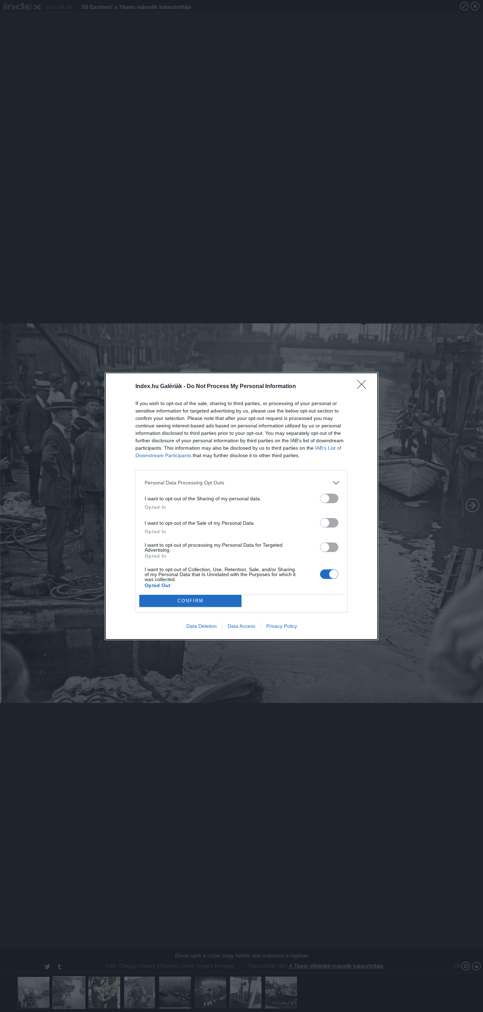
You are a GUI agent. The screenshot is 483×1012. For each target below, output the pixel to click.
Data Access (241, 626)
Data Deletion (201, 626)
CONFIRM (191, 600)
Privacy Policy (281, 626)
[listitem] (241, 483)
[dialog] (241, 506)
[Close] (364, 386)
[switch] (329, 498)
